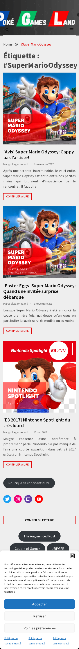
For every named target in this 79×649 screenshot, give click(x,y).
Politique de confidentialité (29, 483)
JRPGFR (58, 548)
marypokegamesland (15, 164)
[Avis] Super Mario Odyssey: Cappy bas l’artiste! (38, 154)
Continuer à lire (17, 196)
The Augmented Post (39, 536)
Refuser (39, 616)
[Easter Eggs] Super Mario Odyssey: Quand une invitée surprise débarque (39, 291)
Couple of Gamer (27, 548)
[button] (72, 556)
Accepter (39, 604)
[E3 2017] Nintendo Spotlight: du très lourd (36, 422)
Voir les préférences (39, 628)
